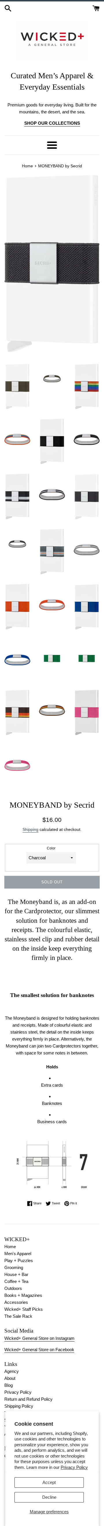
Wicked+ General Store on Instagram (39, 1338)
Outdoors (13, 1288)
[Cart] (96, 7)
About (9, 1378)
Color (51, 848)
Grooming (13, 1267)
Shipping (30, 829)
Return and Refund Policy (28, 1399)
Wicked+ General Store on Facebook (39, 1349)
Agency (11, 1371)
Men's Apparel (17, 1253)
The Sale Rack (18, 1316)
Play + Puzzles (18, 1260)
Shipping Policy (18, 1406)
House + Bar (16, 1274)
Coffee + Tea (16, 1281)
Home (10, 1246)
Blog (8, 1385)
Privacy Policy (74, 1467)
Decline (49, 1497)
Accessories (16, 1302)
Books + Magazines (23, 1295)
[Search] (8, 7)
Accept (49, 1482)
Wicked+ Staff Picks (23, 1309)
